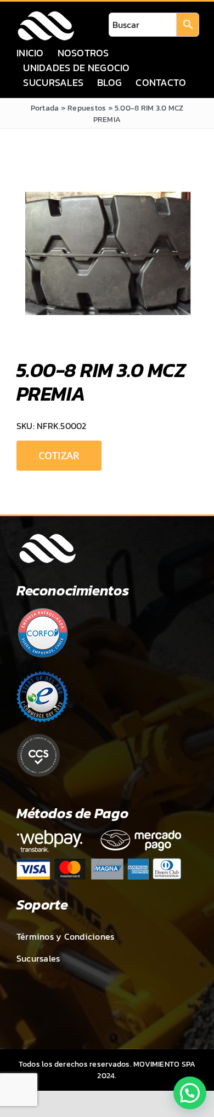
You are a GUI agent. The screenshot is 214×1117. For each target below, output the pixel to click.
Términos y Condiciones (65, 936)
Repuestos (86, 108)
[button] (189, 1093)
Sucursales (38, 958)
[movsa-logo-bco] (46, 14)
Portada (45, 108)
